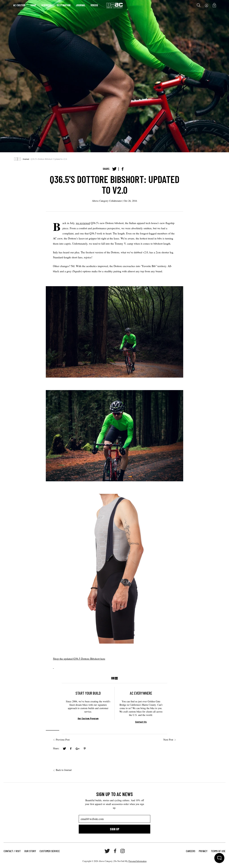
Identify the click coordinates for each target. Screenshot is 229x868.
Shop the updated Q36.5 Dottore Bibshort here (79, 658)
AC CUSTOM (19, 5)
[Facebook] (122, 169)
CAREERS (190, 851)
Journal (26, 158)
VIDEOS (94, 5)
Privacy (203, 851)
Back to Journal (64, 770)
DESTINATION (63, 5)
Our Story (30, 851)
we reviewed (83, 223)
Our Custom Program (88, 718)
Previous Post (63, 739)
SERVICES (46, 5)
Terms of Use (218, 851)
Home (17, 159)
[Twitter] (114, 169)
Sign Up (114, 829)
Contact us (141, 721)
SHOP (33, 5)
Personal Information (137, 861)
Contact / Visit (12, 851)
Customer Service (50, 851)
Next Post (168, 739)
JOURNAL (80, 5)
